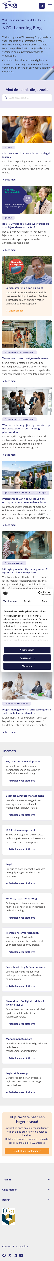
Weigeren (27, 666)
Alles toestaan (27, 650)
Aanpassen (25, 658)
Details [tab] (27, 601)
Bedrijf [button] (6, 1199)
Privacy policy (20, 1246)
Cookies (6, 1246)
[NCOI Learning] (13, 5)
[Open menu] (49, 6)
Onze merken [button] (9, 1189)
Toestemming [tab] (10, 601)
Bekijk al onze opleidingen (27, 1151)
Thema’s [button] (6, 1179)
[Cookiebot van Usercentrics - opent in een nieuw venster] (38, 593)
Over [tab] (44, 601)
